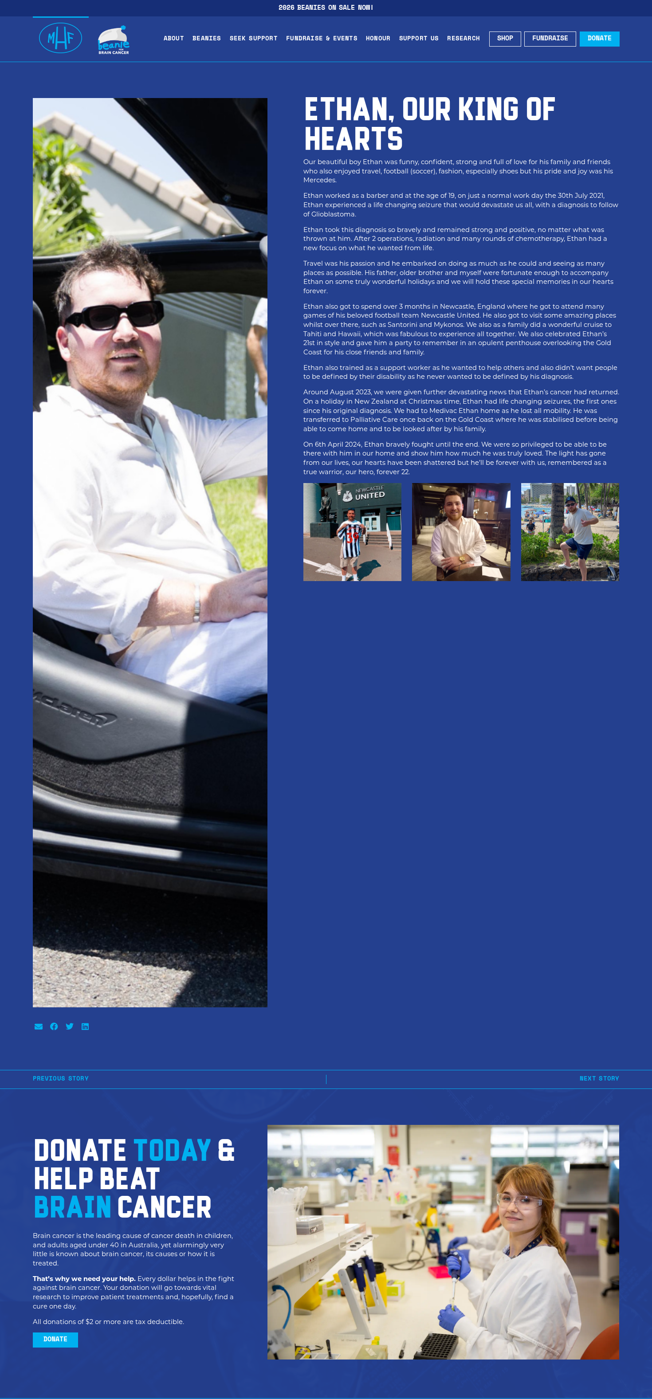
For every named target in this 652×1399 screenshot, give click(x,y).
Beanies (206, 38)
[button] (39, 1026)
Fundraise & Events (321, 38)
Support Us (419, 38)
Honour (378, 38)
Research (463, 38)
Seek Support (254, 38)
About (174, 38)
